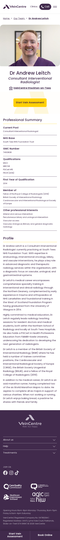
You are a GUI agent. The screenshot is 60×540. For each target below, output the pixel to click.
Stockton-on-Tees (32, 88)
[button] (30, 439)
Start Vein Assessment (15, 535)
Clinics (33, 7)
